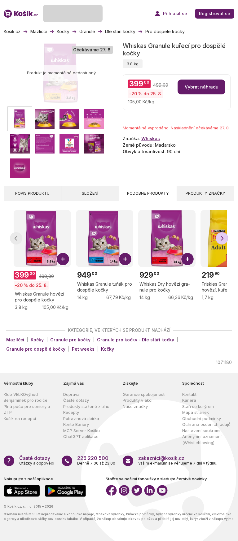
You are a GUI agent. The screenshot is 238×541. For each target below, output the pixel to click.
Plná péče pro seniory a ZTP (27, 409)
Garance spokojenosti (144, 394)
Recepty (71, 412)
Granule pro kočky (70, 339)
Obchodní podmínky (201, 418)
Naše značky (135, 406)
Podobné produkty (148, 193)
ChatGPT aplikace (81, 436)
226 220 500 (92, 458)
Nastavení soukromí (201, 430)
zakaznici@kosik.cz (161, 458)
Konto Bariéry (76, 424)
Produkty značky (205, 193)
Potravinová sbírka (81, 418)
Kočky (37, 339)
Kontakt (189, 394)
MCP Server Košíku (81, 430)
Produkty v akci (137, 400)
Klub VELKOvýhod (21, 394)
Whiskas (150, 138)
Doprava (71, 394)
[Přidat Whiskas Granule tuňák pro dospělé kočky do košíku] (125, 259)
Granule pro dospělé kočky (35, 349)
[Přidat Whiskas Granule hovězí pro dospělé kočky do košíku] (63, 259)
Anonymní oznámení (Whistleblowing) (202, 439)
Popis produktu (32, 193)
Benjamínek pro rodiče (25, 400)
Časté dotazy (76, 400)
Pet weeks (83, 349)
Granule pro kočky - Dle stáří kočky (135, 339)
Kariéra (189, 400)
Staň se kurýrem (198, 406)
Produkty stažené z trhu (86, 406)
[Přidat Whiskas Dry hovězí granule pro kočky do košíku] (187, 259)
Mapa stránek (195, 412)
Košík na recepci (20, 418)
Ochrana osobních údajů (206, 424)
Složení (90, 193)
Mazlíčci (15, 339)
